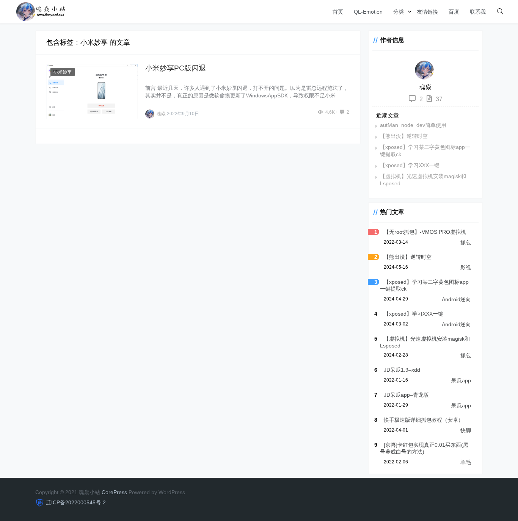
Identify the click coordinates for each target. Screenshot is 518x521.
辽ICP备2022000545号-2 (76, 502)
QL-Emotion (368, 12)
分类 (398, 12)
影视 (465, 267)
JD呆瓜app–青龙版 (406, 395)
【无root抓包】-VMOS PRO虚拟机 (425, 232)
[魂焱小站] (41, 11)
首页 (338, 12)
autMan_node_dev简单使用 (413, 125)
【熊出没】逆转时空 (404, 136)
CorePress (114, 492)
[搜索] (500, 11)
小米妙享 (62, 72)
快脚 (465, 430)
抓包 (465, 242)
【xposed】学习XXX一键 (410, 165)
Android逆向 (456, 299)
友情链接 (427, 12)
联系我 (478, 12)
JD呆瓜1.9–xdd (402, 370)
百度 (454, 12)
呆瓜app (461, 380)
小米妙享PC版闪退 (175, 68)
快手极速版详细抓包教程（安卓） (423, 420)
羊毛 (465, 462)
